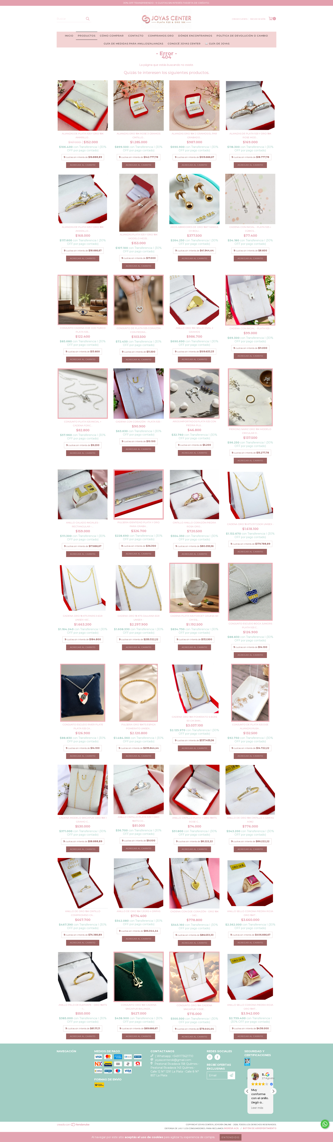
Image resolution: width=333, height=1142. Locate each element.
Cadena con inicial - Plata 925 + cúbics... (250, 229)
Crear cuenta (239, 19)
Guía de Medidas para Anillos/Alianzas (133, 43)
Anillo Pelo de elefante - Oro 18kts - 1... (83, 1006)
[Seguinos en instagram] (210, 1057)
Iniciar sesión (257, 19)
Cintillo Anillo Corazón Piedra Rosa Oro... (194, 524)
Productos (86, 35)
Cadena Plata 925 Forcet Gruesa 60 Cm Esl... (194, 617)
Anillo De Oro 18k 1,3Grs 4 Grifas (138, 911)
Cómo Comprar (112, 35)
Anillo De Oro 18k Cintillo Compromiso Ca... (82, 913)
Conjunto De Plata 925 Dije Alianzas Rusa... (250, 726)
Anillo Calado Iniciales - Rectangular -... (82, 524)
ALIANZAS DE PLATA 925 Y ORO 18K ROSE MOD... (250, 135)
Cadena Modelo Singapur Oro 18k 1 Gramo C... (83, 819)
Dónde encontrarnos (195, 35)
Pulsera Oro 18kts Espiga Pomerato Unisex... (138, 726)
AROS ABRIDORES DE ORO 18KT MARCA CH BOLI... (194, 229)
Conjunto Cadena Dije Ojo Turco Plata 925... (83, 329)
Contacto (136, 35)
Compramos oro (161, 35)
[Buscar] (87, 18)
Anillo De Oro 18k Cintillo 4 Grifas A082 (250, 819)
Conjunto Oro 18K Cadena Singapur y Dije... (194, 1007)
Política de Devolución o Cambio (242, 35)
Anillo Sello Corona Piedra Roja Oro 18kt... (250, 913)
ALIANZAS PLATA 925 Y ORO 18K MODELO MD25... (138, 236)
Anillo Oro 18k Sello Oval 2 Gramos (194, 329)
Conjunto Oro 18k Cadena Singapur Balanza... (138, 1006)
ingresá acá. (231, 1128)
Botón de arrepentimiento (259, 1128)
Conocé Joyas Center (184, 43)
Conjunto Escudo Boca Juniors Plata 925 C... (250, 625)
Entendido (231, 1137)
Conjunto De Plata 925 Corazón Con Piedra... (139, 330)
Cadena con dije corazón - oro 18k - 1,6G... (194, 913)
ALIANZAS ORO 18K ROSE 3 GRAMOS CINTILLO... (138, 135)
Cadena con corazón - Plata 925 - (138, 421)
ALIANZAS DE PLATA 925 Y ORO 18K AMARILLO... (82, 135)
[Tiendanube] (73, 1125)
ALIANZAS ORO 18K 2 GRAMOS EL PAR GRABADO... (194, 135)
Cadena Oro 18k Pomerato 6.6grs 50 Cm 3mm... (194, 718)
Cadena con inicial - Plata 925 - (250, 328)
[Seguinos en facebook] (217, 1057)
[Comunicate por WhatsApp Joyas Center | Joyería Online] (325, 1124)
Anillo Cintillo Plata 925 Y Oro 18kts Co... (138, 819)
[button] (273, 1091)
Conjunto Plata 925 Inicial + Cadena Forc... (82, 423)
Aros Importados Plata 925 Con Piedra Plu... (194, 423)
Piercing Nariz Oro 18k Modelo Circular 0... (250, 431)
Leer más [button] (257, 1108)
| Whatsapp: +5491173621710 (174, 1056)
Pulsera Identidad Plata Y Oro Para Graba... (139, 524)
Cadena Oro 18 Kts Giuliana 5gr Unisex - (139, 617)
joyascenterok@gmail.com (173, 1060)
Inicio (69, 35)
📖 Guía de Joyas (217, 43)
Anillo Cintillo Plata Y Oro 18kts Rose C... (194, 819)
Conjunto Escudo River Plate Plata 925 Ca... (82, 726)
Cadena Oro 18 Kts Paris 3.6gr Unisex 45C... (83, 617)
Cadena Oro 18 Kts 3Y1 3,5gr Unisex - (250, 524)
